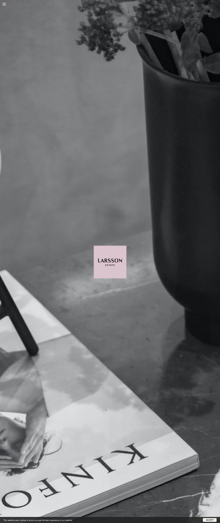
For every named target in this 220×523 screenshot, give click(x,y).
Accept (210, 520)
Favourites (207, 4)
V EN (214, 4)
